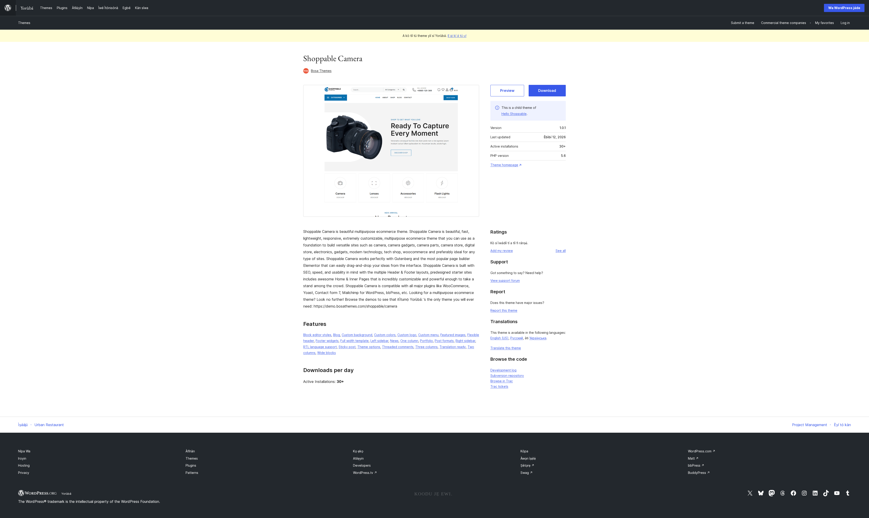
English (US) (499, 338)
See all (561, 251)
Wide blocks (326, 353)
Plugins (191, 465)
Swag (526, 473)
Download (547, 90)
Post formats (444, 341)
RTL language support (320, 347)
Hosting (24, 465)
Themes (24, 23)
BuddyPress (699, 473)
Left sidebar (379, 341)
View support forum (505, 280)
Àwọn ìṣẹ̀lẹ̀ (528, 458)
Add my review (501, 251)
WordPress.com (701, 451)
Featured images (453, 335)
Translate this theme (505, 348)
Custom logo (406, 335)
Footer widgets (327, 341)
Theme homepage (504, 165)
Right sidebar (465, 341)
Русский (516, 338)
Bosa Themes (321, 71)
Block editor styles (317, 335)
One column (409, 341)
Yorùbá (66, 493)
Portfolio (426, 341)
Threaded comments (397, 347)
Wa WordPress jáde (844, 8)
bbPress (696, 465)
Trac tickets (499, 386)
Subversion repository (507, 375)
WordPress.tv (365, 473)
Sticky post (347, 347)
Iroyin (22, 458)
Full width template (354, 341)
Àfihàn (190, 451)
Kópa (524, 451)
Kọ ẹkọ (358, 451)
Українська (537, 338)
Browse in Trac (501, 381)
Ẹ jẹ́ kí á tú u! (457, 36)
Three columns (426, 347)
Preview (507, 90)
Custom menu (428, 335)
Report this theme (503, 310)
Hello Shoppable (514, 114)
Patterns (192, 473)
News (394, 341)
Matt (693, 458)
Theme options (368, 347)
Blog (336, 335)
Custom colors (385, 335)
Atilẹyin (358, 458)
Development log (503, 370)
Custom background (357, 335)
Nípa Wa (24, 451)
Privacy (23, 473)
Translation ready (452, 347)
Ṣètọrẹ (527, 465)
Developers (362, 465)
